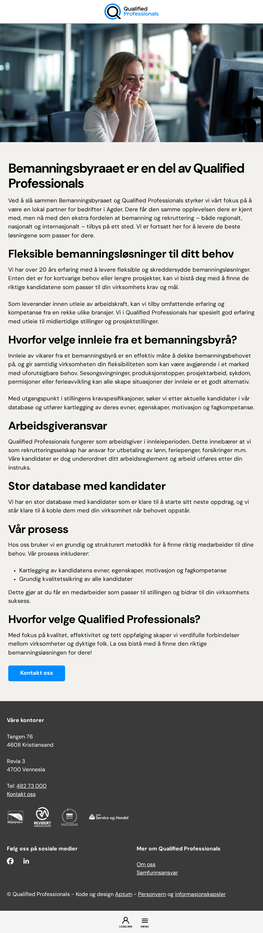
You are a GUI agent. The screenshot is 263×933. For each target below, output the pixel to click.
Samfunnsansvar (157, 873)
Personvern (152, 894)
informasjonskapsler (200, 894)
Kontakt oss (36, 673)
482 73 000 (31, 786)
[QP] (131, 11)
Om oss (146, 865)
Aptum (123, 894)
